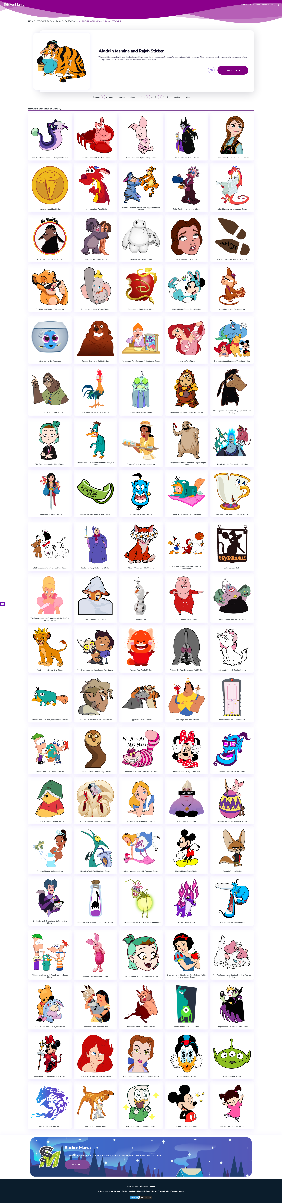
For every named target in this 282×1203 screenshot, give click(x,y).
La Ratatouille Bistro (232, 568)
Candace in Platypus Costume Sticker (187, 514)
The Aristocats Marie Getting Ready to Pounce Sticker (232, 976)
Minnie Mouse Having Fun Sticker (186, 772)
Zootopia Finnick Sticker (232, 871)
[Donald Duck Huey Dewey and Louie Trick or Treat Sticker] (187, 543)
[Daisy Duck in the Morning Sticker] (187, 185)
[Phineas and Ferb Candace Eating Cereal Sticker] (141, 338)
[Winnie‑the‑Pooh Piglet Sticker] (95, 952)
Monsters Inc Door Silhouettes (186, 1027)
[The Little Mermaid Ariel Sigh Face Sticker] (95, 1053)
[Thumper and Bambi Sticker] (95, 1103)
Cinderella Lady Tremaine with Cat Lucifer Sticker (50, 922)
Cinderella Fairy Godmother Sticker (95, 568)
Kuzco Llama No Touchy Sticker (49, 259)
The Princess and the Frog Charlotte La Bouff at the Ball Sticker (50, 619)
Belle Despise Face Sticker (186, 259)
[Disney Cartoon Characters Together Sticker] (232, 338)
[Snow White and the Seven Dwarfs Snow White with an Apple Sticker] (187, 952)
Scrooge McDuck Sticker (186, 1077)
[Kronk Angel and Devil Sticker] (187, 697)
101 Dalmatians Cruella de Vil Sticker (95, 821)
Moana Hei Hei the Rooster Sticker (95, 412)
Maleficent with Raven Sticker (186, 158)
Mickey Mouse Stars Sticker (187, 1126)
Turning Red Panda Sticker (141, 670)
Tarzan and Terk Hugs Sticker (95, 259)
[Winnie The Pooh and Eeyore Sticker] (50, 1004)
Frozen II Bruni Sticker (186, 923)
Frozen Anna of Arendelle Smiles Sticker (232, 158)
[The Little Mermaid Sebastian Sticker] (95, 135)
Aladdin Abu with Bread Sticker (232, 309)
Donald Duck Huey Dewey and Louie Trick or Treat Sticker (187, 567)
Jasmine (176, 97)
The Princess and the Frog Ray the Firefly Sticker (141, 923)
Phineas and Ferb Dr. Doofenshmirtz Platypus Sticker (95, 464)
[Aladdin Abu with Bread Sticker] (232, 286)
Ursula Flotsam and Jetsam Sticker (232, 620)
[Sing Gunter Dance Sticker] (187, 596)
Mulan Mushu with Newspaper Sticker (232, 209)
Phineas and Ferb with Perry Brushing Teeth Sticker (50, 976)
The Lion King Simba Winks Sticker (50, 309)
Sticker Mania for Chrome (109, 1191)
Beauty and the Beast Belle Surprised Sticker (141, 1077)
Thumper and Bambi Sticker (95, 1126)
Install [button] (77, 1164)
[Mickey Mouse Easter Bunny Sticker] (187, 286)
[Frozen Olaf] (141, 596)
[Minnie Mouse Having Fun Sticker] (187, 749)
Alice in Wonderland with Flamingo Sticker (140, 871)
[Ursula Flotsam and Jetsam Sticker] (232, 596)
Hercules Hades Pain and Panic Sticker (232, 464)
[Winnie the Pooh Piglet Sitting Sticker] (141, 135)
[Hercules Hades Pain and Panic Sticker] (232, 440)
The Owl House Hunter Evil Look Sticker (95, 720)
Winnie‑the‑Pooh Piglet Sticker (95, 976)
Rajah (188, 97)
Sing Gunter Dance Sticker (186, 620)
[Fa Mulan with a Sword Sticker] (50, 491)
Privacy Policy (164, 1191)
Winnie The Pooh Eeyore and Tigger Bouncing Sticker (141, 209)
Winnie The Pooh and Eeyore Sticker (50, 1027)
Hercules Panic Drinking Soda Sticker (95, 871)
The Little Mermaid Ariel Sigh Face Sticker (95, 1077)
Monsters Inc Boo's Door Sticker (232, 720)
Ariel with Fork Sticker (187, 361)
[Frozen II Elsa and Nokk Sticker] (50, 1103)
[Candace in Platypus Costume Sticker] (187, 491)
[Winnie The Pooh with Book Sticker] (50, 798)
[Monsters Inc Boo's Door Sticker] (232, 697)
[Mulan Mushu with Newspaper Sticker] (232, 185)
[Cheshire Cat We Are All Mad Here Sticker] (141, 749)
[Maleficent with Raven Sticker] (187, 135)
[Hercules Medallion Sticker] (50, 185)
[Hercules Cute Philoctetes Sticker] (141, 1004)
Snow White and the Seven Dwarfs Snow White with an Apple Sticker (186, 976)
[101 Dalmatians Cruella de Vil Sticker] (95, 798)
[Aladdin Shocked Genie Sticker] (232, 898)
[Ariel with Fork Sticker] (187, 338)
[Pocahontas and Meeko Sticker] (95, 1004)
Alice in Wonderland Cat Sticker (141, 568)
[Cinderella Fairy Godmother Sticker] (95, 544)
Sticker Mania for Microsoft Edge (136, 1191)
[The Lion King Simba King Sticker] (50, 647)
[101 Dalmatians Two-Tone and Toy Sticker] (50, 544)
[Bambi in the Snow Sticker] (95, 596)
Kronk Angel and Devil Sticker (186, 720)
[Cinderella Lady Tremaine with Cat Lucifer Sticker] (50, 898)
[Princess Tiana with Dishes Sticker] (141, 440)
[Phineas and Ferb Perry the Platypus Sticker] (50, 697)
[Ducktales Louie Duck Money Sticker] (141, 1103)
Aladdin (154, 97)
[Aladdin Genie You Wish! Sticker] (232, 749)
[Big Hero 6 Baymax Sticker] (141, 236)
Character (96, 97)
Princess (109, 97)
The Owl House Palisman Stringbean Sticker (50, 158)
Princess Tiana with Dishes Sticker (141, 464)
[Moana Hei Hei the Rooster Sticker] (95, 388)
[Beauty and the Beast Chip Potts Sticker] (232, 491)
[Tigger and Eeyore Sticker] (141, 697)
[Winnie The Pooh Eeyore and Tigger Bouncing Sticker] (141, 184)
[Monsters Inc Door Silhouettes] (187, 1004)
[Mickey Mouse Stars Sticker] (187, 1103)
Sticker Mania (14, 4)
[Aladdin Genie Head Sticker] (141, 491)
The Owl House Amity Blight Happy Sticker (141, 976)
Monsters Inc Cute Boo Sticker (232, 1126)
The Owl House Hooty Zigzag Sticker (95, 772)
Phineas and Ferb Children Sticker (50, 772)
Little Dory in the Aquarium (50, 361)
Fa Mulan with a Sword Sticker (49, 514)
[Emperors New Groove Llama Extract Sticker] (95, 898)
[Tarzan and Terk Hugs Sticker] (95, 236)
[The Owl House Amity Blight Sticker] (50, 440)
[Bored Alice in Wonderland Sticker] (141, 798)
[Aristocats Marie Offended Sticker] (232, 647)
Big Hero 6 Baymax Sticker (141, 259)
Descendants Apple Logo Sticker (141, 309)
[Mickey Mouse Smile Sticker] (187, 848)
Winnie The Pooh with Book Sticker (49, 821)
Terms (174, 1191)
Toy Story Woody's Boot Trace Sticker (232, 259)
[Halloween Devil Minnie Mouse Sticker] (50, 1053)
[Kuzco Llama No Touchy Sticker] (50, 236)
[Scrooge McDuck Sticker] (187, 1053)
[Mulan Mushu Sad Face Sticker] (95, 185)
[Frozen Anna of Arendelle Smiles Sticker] (232, 135)
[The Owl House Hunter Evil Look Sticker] (95, 697)
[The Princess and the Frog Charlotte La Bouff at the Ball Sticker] (50, 595)
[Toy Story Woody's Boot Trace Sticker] (232, 236)
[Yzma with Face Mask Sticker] (141, 388)
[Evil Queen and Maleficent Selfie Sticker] (232, 1004)
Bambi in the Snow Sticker (95, 620)
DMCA (181, 1191)
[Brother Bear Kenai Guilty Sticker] (95, 338)
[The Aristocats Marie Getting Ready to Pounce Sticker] (232, 952)
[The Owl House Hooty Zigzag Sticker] (95, 749)
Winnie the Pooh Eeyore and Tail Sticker (186, 670)
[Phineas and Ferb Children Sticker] (50, 749)
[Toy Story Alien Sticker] (232, 1053)
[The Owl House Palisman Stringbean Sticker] (50, 135)
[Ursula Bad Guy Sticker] (187, 798)
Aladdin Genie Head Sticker (141, 514)
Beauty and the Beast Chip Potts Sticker (232, 514)
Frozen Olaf (141, 620)
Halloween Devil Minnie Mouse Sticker (49, 1077)
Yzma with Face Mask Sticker (141, 412)
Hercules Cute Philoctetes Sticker (141, 1027)
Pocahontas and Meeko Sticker (95, 1027)
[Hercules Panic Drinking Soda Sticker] (95, 848)
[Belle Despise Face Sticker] (187, 236)
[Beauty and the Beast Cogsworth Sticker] (187, 388)
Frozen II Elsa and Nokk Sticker (50, 1126)
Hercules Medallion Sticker (50, 209)
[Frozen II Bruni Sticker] (187, 898)
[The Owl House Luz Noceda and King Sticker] (95, 647)
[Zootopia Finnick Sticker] (232, 848)
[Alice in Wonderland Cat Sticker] (141, 544)
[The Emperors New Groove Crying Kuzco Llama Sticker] (232, 388)
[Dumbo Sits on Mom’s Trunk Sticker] (95, 286)
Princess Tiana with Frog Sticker (50, 871)
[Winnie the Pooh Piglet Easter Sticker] (232, 798)
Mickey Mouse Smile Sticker (186, 871)
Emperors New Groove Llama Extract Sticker (95, 923)
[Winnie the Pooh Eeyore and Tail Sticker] (187, 647)
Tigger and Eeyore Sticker (140, 720)
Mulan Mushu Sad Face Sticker (95, 209)
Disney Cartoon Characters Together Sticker (232, 361)
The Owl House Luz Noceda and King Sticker (95, 670)
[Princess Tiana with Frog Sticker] (50, 848)
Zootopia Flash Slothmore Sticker (49, 412)
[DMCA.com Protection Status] (141, 1199)
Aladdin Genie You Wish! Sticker (232, 772)
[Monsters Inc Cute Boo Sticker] (232, 1103)
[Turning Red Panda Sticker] (141, 647)
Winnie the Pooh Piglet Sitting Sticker (141, 158)
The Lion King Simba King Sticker (50, 670)
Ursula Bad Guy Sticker (186, 821)
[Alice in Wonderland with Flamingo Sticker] (141, 848)
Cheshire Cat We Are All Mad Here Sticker (141, 772)
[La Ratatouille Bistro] (232, 544)
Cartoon (121, 97)
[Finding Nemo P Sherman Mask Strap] (95, 491)
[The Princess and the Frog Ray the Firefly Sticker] (141, 898)
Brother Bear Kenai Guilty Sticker (95, 361)
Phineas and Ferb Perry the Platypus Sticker (50, 720)
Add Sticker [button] (233, 70)
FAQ (154, 1191)
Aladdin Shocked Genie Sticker (232, 923)
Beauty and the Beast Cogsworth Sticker (186, 412)
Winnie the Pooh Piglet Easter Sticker (232, 821)
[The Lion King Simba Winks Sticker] (50, 286)
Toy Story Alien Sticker (232, 1077)
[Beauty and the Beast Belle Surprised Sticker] (141, 1053)
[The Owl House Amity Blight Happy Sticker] (141, 952)
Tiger (143, 97)
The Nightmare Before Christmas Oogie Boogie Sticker (186, 464)
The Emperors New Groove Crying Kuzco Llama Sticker (232, 412)
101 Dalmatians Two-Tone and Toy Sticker (50, 568)
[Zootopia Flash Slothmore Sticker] (50, 388)
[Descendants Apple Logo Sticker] (141, 286)
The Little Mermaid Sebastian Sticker (95, 158)
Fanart (165, 97)
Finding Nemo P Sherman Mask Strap (95, 514)
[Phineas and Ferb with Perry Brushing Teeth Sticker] (50, 952)
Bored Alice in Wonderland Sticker (141, 821)
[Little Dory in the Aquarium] (50, 338)
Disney (133, 97)
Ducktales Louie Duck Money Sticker (141, 1126)
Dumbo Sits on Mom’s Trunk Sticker (95, 309)
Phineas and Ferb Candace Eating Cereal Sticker (141, 361)
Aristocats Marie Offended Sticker (232, 670)
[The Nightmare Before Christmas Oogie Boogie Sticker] (187, 439)
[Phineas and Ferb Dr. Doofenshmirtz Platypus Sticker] (95, 439)
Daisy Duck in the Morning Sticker (186, 209)
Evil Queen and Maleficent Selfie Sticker (232, 1027)
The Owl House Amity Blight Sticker (50, 464)
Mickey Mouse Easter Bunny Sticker (186, 309)
